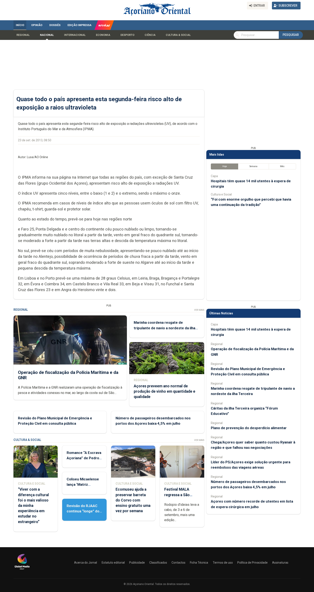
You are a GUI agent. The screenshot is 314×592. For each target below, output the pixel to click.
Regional (23, 35)
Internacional (75, 35)
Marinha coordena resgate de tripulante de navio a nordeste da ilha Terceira (164, 327)
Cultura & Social (178, 35)
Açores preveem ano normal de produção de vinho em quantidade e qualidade (164, 391)
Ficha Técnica (199, 562)
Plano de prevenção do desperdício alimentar (249, 428)
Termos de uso (223, 562)
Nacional (47, 35)
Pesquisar (291, 34)
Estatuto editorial (113, 562)
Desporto (127, 35)
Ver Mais (199, 310)
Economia (103, 35)
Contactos (178, 562)
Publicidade (137, 562)
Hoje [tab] (224, 166)
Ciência (150, 35)
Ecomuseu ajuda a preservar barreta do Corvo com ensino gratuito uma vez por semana (133, 500)
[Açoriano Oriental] (22, 570)
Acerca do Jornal (85, 562)
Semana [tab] (253, 166)
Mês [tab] (282, 166)
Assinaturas (280, 562)
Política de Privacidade (252, 562)
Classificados (158, 562)
